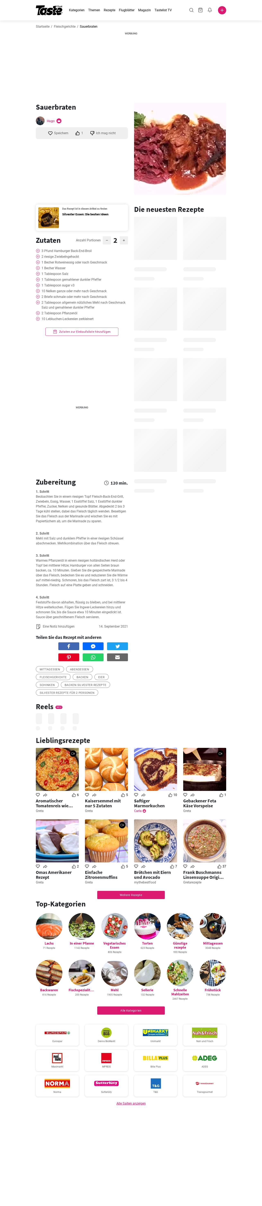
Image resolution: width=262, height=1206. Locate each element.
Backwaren (49, 990)
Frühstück (213, 990)
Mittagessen (50, 669)
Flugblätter (126, 10)
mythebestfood (145, 882)
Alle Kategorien (131, 1010)
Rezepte (109, 10)
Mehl (115, 990)
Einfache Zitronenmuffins (101, 875)
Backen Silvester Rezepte (85, 685)
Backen (82, 677)
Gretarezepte (192, 882)
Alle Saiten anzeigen (131, 1103)
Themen (94, 10)
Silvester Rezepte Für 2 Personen (67, 692)
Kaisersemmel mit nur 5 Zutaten (103, 803)
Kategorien (77, 10)
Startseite (43, 26)
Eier (101, 677)
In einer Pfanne (82, 943)
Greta (40, 811)
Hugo (51, 121)
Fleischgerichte (65, 26)
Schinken (47, 685)
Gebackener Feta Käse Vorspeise (199, 803)
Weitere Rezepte (131, 895)
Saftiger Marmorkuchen (149, 803)
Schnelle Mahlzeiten (180, 992)
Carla (138, 811)
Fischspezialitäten (83, 990)
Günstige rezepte (180, 945)
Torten (147, 943)
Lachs (49, 943)
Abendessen (79, 669)
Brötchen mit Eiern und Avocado (152, 875)
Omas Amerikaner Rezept (54, 875)
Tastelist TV (163, 10)
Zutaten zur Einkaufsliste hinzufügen (84, 331)
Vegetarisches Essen (114, 945)
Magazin (144, 10)
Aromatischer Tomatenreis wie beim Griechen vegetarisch (52, 803)
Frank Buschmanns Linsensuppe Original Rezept (204, 875)
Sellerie (147, 990)
